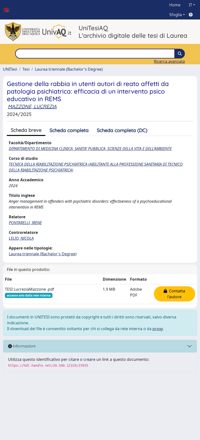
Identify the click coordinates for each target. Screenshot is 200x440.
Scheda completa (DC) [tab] (122, 130)
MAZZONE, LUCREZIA (32, 106)
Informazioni (23, 346)
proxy (157, 328)
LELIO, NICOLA (21, 238)
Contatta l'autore (176, 293)
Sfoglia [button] (175, 14)
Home (174, 5)
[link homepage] (8, 9)
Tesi (26, 69)
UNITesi (10, 69)
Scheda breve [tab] (26, 130)
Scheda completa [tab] (69, 130)
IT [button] (190, 5)
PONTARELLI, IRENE (25, 222)
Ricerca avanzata (169, 61)
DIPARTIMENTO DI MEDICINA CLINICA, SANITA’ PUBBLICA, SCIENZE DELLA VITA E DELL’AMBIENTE (90, 148)
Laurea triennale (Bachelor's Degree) (69, 69)
